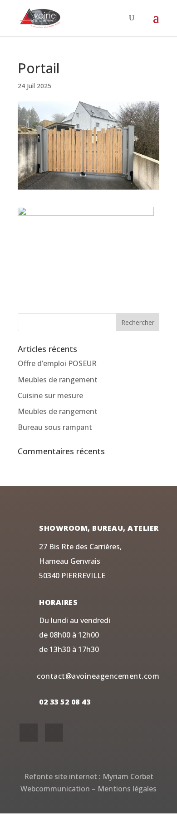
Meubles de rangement (58, 380)
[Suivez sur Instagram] (54, 733)
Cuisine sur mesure (50, 395)
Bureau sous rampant (55, 427)
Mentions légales (127, 789)
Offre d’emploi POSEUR (57, 363)
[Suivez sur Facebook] (29, 733)
